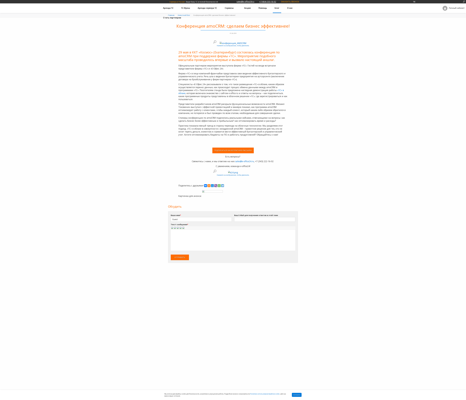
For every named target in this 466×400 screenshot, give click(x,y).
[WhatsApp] (219, 185)
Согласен (296, 395)
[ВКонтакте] (205, 185)
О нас (290, 8)
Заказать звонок (290, 1)
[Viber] (215, 185)
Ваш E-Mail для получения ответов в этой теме (256, 215)
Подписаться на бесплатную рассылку (233, 150)
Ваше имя (176, 215)
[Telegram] (222, 185)
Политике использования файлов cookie (265, 394)
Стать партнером (172, 17)
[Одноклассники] (209, 185)
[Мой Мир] (212, 185)
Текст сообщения (179, 224)
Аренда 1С (168, 8)
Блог (277, 8)
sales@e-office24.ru (245, 1)
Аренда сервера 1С (207, 8)
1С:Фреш (185, 8)
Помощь (262, 8)
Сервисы (229, 8)
